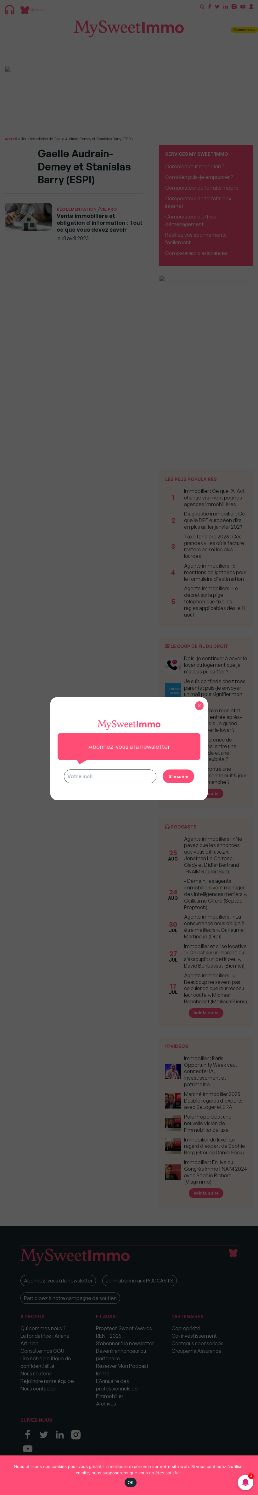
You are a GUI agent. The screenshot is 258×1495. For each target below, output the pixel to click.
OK (131, 1482)
